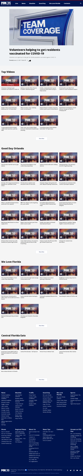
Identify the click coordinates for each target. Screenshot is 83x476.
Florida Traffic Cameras (32, 404)
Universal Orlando (61, 406)
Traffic (31, 393)
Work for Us (32, 441)
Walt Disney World (61, 402)
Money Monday (47, 412)
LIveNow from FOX (6, 441)
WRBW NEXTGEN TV (34, 453)
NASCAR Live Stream (75, 441)
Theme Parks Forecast (18, 406)
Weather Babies (47, 399)
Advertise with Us (33, 451)
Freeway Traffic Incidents (33, 401)
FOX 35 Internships (34, 443)
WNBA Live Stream (75, 456)
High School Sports (75, 404)
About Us (32, 429)
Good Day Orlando (6, 435)
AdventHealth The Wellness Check (47, 401)
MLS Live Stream (74, 458)
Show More (41, 138)
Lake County (4, 406)
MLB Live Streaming (75, 439)
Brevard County (5, 402)
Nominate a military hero (6, 418)
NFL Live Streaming (75, 433)
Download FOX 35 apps (34, 449)
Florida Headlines (5, 395)
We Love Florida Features (61, 397)
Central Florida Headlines (5, 397)
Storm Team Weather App (18, 415)
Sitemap (3, 424)
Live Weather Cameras (18, 395)
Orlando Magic (74, 398)
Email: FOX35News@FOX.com (49, 434)
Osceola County (5, 412)
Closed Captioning (33, 457)
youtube (77, 470)
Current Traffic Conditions (33, 397)
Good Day (46, 393)
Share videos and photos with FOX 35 (48, 437)
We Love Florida (47, 395)
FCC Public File (33, 459)
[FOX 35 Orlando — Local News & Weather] (6, 3)
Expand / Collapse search (81, 3)
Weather (18, 393)
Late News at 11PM (6, 439)
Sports (72, 393)
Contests (60, 429)
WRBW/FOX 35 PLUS (34, 455)
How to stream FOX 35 (34, 432)
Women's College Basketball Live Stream (75, 452)
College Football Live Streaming (75, 436)
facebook (67, 470)
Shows (3, 429)
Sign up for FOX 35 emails (34, 445)
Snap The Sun (18, 418)
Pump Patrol (32, 395)
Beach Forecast (19, 409)
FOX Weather (18, 413)
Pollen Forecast (19, 411)
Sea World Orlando (62, 404)
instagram (74, 470)
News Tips (46, 429)
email (80, 470)
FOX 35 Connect (47, 440)
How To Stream (5, 431)
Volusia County (5, 416)
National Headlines (6, 400)
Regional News (20, 429)
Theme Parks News (62, 400)
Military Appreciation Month (6, 422)
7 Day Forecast (19, 404)
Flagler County (5, 404)
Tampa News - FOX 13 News (20, 435)
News (3, 393)
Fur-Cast (45, 408)
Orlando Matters (5, 437)
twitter (70, 470)
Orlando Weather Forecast (19, 401)
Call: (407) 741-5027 (48, 431)
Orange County (5, 410)
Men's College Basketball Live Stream (74, 448)
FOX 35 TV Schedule (6, 433)
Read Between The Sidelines (75, 395)
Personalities (32, 439)
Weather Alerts (19, 398)
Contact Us (32, 437)
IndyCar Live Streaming (73, 443)
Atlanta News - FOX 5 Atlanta (20, 439)
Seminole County (5, 414)
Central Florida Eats (6, 443)
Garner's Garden (47, 406)
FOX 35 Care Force (48, 397)
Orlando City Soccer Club (75, 401)
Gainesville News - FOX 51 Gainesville (20, 432)
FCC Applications (33, 461)
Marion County (5, 408)
